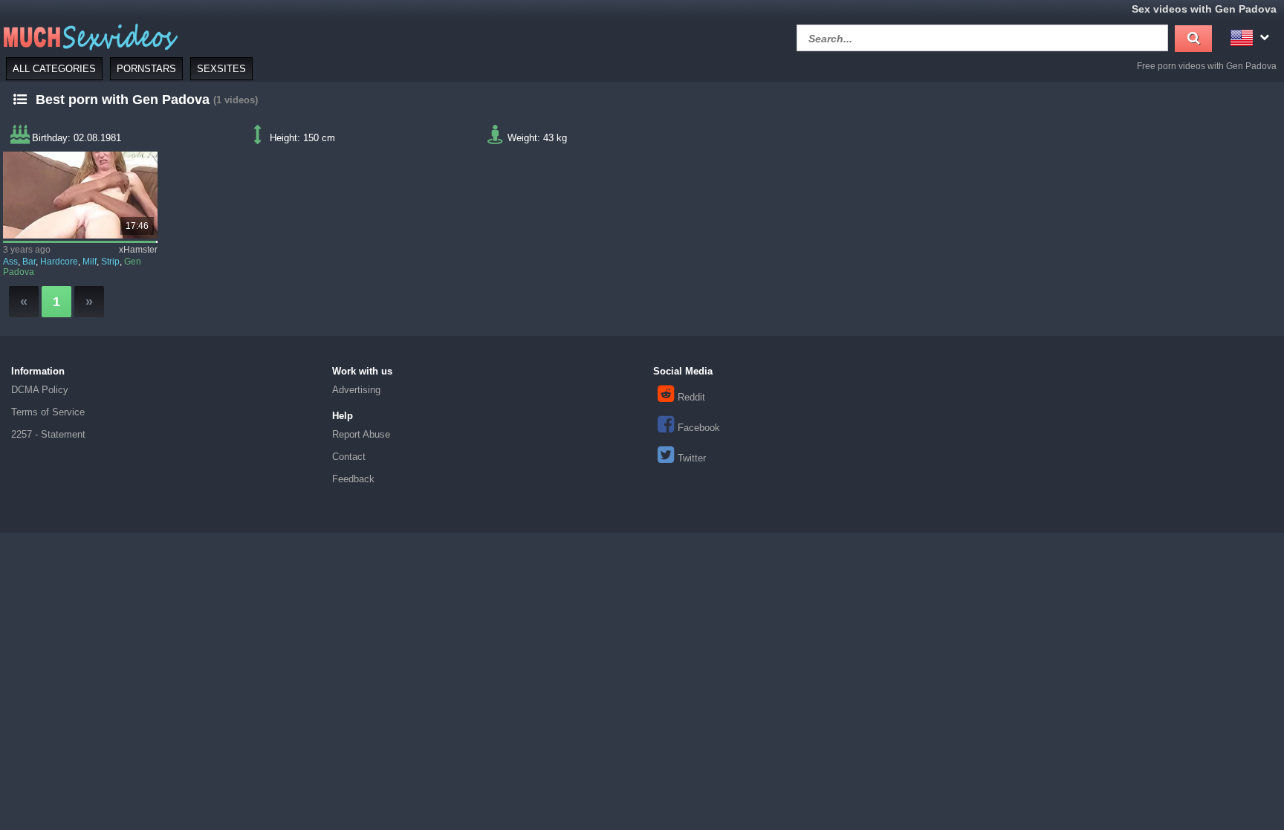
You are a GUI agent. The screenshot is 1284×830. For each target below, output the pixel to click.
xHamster (138, 249)
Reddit (691, 397)
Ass (10, 261)
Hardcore (59, 261)
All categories (54, 68)
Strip (110, 261)
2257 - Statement (48, 434)
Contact (349, 456)
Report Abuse (361, 434)
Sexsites (221, 68)
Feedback (353, 478)
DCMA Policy (39, 389)
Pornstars (146, 68)
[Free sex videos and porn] (89, 36)
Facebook (699, 427)
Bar (29, 261)
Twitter (692, 458)
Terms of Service (48, 412)
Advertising (356, 389)
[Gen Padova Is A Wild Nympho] (80, 195)
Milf (89, 261)
